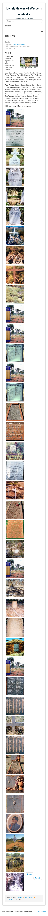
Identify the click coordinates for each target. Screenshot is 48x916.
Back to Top (41, 911)
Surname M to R (19, 44)
